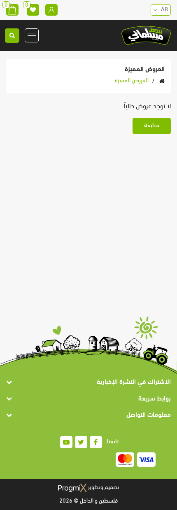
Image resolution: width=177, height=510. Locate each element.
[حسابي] (51, 10)
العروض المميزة (132, 81)
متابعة (151, 126)
